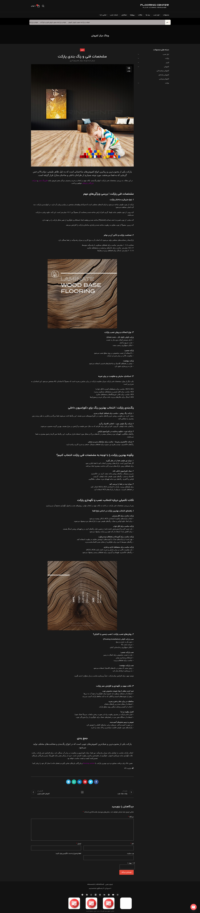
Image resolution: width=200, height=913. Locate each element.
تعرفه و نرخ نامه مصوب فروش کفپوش (94, 22)
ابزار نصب (166, 54)
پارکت (167, 58)
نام (132, 843)
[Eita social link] (95, 894)
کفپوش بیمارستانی (163, 70)
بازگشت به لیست (82, 792)
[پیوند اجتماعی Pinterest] (85, 782)
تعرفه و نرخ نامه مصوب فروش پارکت (42, 22)
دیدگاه (131, 817)
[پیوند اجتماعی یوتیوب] (113, 894)
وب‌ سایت (130, 853)
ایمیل (78, 843)
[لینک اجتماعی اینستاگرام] (117, 894)
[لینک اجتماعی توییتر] (90, 782)
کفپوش (166, 66)
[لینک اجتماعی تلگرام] (68, 782)
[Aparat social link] (87, 894)
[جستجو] (43, 6)
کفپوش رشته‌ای (164, 74)
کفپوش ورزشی (164, 78)
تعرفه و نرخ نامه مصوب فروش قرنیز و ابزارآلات (68, 22)
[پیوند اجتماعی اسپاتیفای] (100, 894)
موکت (167, 83)
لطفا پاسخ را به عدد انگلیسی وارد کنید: (68, 853)
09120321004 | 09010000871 (95, 884)
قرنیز (167, 62)
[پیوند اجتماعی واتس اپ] (74, 782)
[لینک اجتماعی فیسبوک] (96, 782)
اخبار (82, 50)
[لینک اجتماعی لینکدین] (79, 782)
